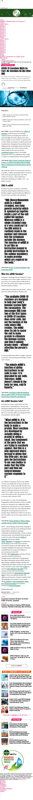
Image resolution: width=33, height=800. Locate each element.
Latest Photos (4, 39)
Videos (2, 22)
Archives (2, 780)
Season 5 (3, 31)
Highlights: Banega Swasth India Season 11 (13, 21)
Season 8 (3, 35)
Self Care (3, 52)
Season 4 (3, 29)
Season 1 (3, 25)
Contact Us (3, 790)
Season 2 (3, 27)
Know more (22, 779)
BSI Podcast (3, 58)
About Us (2, 783)
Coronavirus (16, 592)
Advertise (3, 782)
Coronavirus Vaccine (7, 61)
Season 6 (3, 32)
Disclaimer (3, 786)
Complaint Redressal (6, 788)
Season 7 (3, 33)
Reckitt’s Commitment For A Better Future (12, 56)
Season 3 (3, 28)
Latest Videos (4, 24)
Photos (2, 37)
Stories (2, 55)
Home (2, 20)
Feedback (3, 784)
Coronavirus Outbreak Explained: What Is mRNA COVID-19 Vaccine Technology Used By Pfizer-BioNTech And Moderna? (15, 395)
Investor (2, 787)
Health (2, 54)
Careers (2, 791)
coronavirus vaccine (7, 152)
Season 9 (3, 36)
